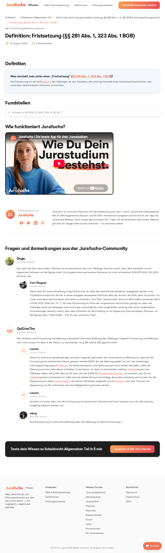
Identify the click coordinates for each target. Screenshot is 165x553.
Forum (89, 519)
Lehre (89, 524)
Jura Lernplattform (96, 492)
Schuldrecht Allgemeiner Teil (35, 17)
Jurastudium (92, 501)
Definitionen (80, 5)
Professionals (93, 528)
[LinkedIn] (35, 223)
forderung (46, 81)
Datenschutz (133, 497)
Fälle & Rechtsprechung (56, 5)
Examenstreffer (94, 515)
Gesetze (90, 506)
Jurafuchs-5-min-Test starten (132, 449)
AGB (128, 501)
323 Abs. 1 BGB (101, 76)
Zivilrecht (10, 17)
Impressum (131, 492)
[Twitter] (28, 223)
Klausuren (91, 510)
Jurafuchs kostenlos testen (139, 5)
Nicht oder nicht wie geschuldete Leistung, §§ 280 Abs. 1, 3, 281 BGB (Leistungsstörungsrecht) (108, 17)
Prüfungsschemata (102, 5)
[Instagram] (42, 223)
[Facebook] (21, 223)
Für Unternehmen (95, 533)
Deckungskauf (62, 381)
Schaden (132, 369)
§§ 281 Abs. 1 (80, 76)
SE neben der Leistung (111, 373)
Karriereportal (93, 497)
